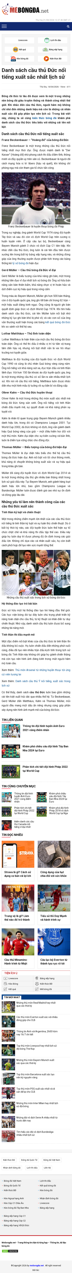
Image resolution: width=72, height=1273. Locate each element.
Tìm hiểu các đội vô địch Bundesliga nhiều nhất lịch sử (34, 1133)
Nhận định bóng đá (11, 1168)
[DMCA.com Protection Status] (10, 1251)
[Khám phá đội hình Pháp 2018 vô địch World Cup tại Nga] (42, 812)
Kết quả (12, 989)
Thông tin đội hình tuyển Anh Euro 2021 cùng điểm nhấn (44, 728)
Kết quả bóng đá (48, 1185)
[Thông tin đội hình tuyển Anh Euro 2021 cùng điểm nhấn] (11, 731)
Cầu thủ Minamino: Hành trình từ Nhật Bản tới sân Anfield (16, 962)
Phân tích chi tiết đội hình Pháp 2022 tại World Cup (45, 768)
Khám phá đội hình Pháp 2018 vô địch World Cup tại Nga (59, 811)
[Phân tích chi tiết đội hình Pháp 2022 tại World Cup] (11, 771)
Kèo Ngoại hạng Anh (14, 1198)
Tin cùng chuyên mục (19, 786)
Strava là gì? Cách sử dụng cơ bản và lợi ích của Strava (17, 874)
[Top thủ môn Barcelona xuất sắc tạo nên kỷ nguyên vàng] (8, 1079)
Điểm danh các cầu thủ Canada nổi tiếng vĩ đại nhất (24, 824)
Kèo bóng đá (46, 1190)
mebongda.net (37, 1265)
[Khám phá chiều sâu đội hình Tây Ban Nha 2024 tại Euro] (11, 751)
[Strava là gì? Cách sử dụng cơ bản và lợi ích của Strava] (18, 854)
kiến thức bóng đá (44, 118)
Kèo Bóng (13, 984)
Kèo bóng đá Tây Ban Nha (16, 1208)
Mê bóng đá (46, 989)
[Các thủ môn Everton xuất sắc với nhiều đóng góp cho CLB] (8, 1021)
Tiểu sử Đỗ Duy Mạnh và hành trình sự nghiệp (53, 918)
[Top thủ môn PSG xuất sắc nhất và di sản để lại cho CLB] (8, 1093)
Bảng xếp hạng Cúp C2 (15, 1220)
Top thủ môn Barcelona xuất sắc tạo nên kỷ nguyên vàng (35, 1076)
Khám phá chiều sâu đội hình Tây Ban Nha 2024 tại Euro (45, 748)
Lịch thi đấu (32, 1168)
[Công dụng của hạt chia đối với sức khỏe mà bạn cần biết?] (54, 854)
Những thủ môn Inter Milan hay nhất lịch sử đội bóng (37, 1105)
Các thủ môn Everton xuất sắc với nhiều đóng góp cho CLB (37, 1018)
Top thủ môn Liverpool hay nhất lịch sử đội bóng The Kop (36, 1047)
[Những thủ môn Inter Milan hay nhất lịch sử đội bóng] (8, 1108)
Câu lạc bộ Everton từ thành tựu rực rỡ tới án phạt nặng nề (53, 962)
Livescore (13, 978)
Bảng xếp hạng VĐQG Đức (16, 1225)
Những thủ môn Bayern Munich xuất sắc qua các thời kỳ (35, 1061)
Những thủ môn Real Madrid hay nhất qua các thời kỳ (36, 1004)
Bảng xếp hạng (47, 978)
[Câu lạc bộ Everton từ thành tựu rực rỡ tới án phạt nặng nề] (54, 941)
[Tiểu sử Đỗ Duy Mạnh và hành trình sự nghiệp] (54, 898)
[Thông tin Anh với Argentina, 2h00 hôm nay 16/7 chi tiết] (8, 1036)
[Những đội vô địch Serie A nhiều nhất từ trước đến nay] (8, 1122)
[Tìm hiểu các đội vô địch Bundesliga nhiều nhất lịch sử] (8, 1136)
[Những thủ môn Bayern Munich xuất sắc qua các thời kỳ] (8, 1064)
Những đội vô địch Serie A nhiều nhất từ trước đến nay (37, 1119)
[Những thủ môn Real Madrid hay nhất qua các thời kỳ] (8, 1007)
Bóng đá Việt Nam (52, 1160)
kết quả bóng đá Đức (57, 322)
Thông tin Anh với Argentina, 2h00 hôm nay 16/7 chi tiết (37, 1033)
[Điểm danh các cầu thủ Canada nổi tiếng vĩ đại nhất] (7, 825)
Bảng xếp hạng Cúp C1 (15, 1216)
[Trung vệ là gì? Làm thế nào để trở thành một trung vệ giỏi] (18, 898)
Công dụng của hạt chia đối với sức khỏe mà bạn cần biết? (53, 874)
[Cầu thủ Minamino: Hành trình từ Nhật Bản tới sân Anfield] (18, 941)
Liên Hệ (47, 1168)
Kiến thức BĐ (46, 984)
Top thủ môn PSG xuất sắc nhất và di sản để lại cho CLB (35, 1090)
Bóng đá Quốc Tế (29, 1160)
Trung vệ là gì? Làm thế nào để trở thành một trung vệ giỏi (17, 918)
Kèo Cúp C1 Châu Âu (14, 1203)
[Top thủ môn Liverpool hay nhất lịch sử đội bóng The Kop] (8, 1050)
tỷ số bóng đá (20, 263)
